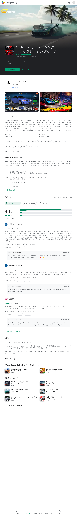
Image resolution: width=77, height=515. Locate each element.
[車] (16, 146)
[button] (22, 102)
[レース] (8, 141)
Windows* (48, 136)
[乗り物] (8, 146)
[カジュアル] (31, 141)
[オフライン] (33, 146)
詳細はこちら (16, 87)
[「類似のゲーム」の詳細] (17, 378)
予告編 (38, 27)
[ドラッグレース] (19, 141)
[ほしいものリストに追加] (28, 69)
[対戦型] (23, 146)
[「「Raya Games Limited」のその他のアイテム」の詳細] (42, 365)
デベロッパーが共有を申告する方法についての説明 (29, 173)
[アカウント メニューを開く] (74, 2)
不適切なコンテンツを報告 (14, 406)
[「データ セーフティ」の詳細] (21, 157)
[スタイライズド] (59, 141)
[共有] (23, 69)
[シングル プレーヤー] (44, 141)
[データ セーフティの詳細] (11, 190)
